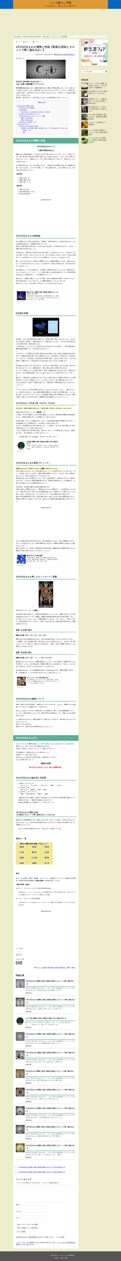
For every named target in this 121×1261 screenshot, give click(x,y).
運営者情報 (64, 36)
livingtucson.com (20, 301)
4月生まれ (59, 54)
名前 (18, 1204)
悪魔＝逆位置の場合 (27, 120)
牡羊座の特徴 (23, 110)
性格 (48, 967)
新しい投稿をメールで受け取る (28, 1228)
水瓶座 (34, 863)
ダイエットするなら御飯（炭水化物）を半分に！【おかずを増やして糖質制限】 (97, 85)
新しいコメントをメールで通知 (28, 1224)
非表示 (43, 102)
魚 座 (47, 863)
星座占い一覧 (27, 130)
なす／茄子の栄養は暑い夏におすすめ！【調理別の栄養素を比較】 (97, 117)
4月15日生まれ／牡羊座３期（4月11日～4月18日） (36, 112)
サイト (18, 1218)
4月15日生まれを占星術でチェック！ (30, 114)
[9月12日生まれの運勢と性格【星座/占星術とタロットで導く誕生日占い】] (20, 1147)
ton (74, 967)
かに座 (21, 852)
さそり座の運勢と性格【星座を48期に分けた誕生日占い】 (46, 1018)
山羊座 (21, 863)
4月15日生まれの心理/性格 (27, 108)
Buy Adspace (17, 36)
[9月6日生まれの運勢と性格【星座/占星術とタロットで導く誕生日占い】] (20, 1129)
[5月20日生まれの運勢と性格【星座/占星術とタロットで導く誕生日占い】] (20, 1055)
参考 (24, 132)
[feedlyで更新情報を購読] (17, 963)
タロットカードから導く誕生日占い (38, 677)
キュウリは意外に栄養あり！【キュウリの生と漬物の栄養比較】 (97, 132)
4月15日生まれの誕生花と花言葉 (28, 126)
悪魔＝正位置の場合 (27, 118)
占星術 (44, 967)
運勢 (68, 967)
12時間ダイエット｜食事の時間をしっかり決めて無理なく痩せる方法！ (97, 101)
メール (19, 1211)
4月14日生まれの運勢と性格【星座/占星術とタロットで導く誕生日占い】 (42, 1167)
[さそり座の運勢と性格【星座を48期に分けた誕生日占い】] (20, 1020)
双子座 (47, 847)
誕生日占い (71, 54)
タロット (39, 967)
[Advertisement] (60, 22)
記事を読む (29, 993)
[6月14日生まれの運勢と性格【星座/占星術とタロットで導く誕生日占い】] (20, 1036)
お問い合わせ (46, 36)
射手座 (47, 857)
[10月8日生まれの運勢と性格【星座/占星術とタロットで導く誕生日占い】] (20, 1110)
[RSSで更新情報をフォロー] (20, 963)
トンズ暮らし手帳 (60, 2)
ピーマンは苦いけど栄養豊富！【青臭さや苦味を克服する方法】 (97, 140)
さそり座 (34, 857)
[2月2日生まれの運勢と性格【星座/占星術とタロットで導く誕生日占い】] (20, 983)
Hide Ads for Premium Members (32, 36)
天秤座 (21, 857)
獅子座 (34, 852)
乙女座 (47, 852)
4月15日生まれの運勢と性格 (25, 106)
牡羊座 (65, 54)
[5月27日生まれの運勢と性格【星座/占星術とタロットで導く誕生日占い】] (20, 1092)
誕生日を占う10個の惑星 (34, 555)
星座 (52, 967)
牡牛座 (34, 847)
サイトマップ (55, 36)
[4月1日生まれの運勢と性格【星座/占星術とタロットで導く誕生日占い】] (20, 1073)
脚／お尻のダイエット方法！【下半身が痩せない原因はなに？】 (97, 109)
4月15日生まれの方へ (23, 124)
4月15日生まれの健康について (28, 122)
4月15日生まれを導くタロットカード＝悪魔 (32, 116)
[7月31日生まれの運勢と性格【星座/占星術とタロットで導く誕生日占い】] (20, 1002)
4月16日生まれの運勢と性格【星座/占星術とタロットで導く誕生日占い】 (42, 1172)
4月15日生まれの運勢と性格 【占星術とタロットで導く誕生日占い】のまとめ (44, 128)
